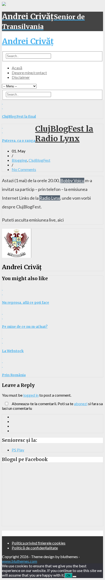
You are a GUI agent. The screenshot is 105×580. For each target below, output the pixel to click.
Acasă (17, 67)
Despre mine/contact (29, 72)
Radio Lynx (49, 198)
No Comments (24, 169)
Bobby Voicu (72, 180)
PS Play (18, 449)
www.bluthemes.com (19, 561)
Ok (68, 575)
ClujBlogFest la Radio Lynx (64, 133)
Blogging (19, 160)
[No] (74, 576)
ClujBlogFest (39, 160)
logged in (31, 395)
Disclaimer (21, 77)
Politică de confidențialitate (35, 547)
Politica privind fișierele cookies (38, 543)
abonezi (80, 403)
